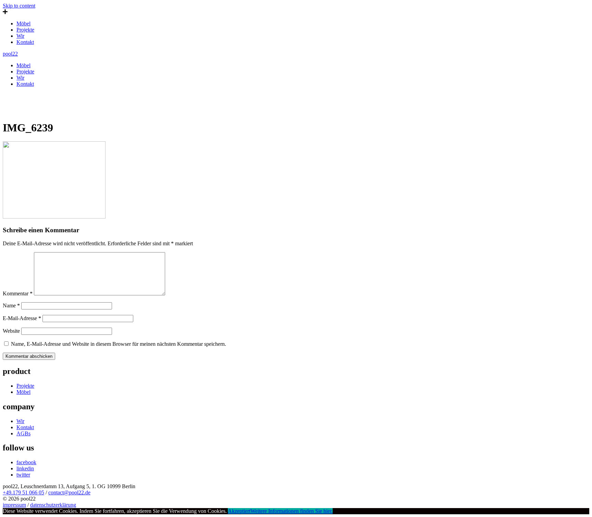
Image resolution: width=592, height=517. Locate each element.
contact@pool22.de (69, 492)
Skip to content (19, 6)
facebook (26, 462)
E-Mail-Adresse (22, 318)
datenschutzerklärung (53, 505)
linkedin (25, 468)
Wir (20, 36)
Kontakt (25, 42)
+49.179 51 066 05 (23, 492)
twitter (23, 475)
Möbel (23, 23)
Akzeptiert (239, 511)
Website (11, 331)
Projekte (25, 30)
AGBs (23, 433)
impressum (14, 505)
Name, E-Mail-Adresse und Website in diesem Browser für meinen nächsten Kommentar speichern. (118, 344)
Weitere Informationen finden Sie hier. (291, 511)
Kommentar (18, 293)
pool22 (10, 54)
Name (11, 305)
